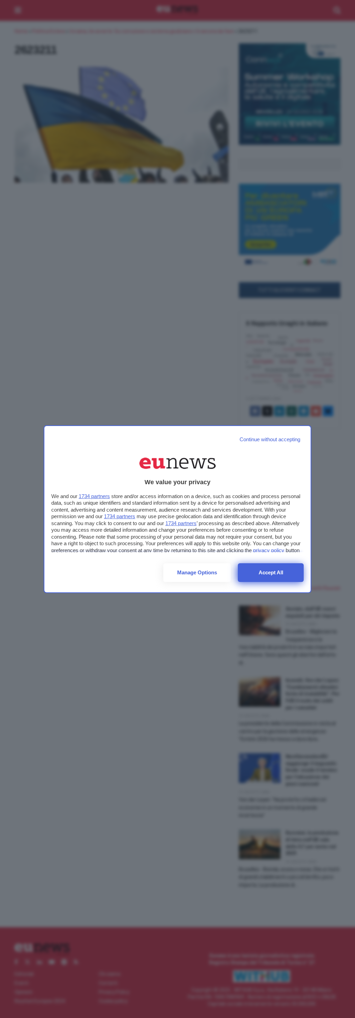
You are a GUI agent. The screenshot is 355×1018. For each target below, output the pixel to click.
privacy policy (268, 550)
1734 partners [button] (94, 496)
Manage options (197, 572)
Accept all (271, 572)
